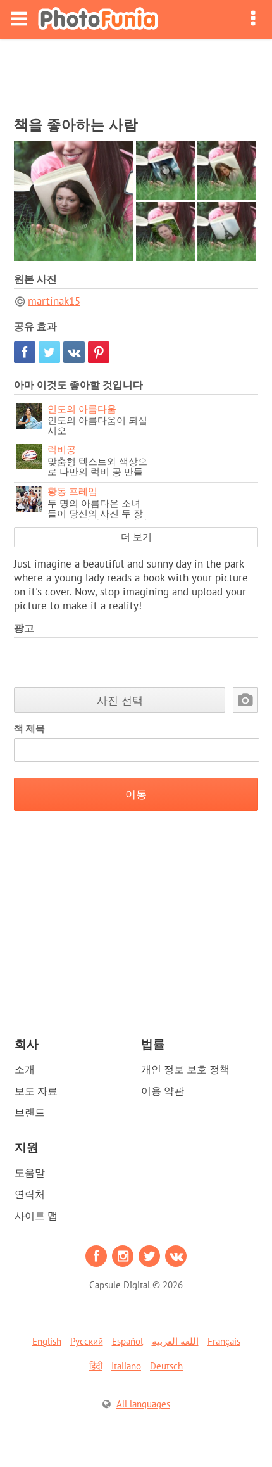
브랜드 (30, 1112)
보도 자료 (36, 1090)
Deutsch (166, 1366)
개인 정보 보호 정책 (185, 1069)
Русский (86, 1341)
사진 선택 (120, 700)
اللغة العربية (175, 1341)
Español (127, 1341)
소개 (25, 1069)
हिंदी (95, 1366)
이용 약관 (162, 1090)
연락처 (30, 1194)
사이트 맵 (36, 1215)
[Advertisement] (136, 73)
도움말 (30, 1172)
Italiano (126, 1366)
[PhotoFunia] (98, 19)
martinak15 (54, 301)
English (46, 1341)
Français (223, 1341)
